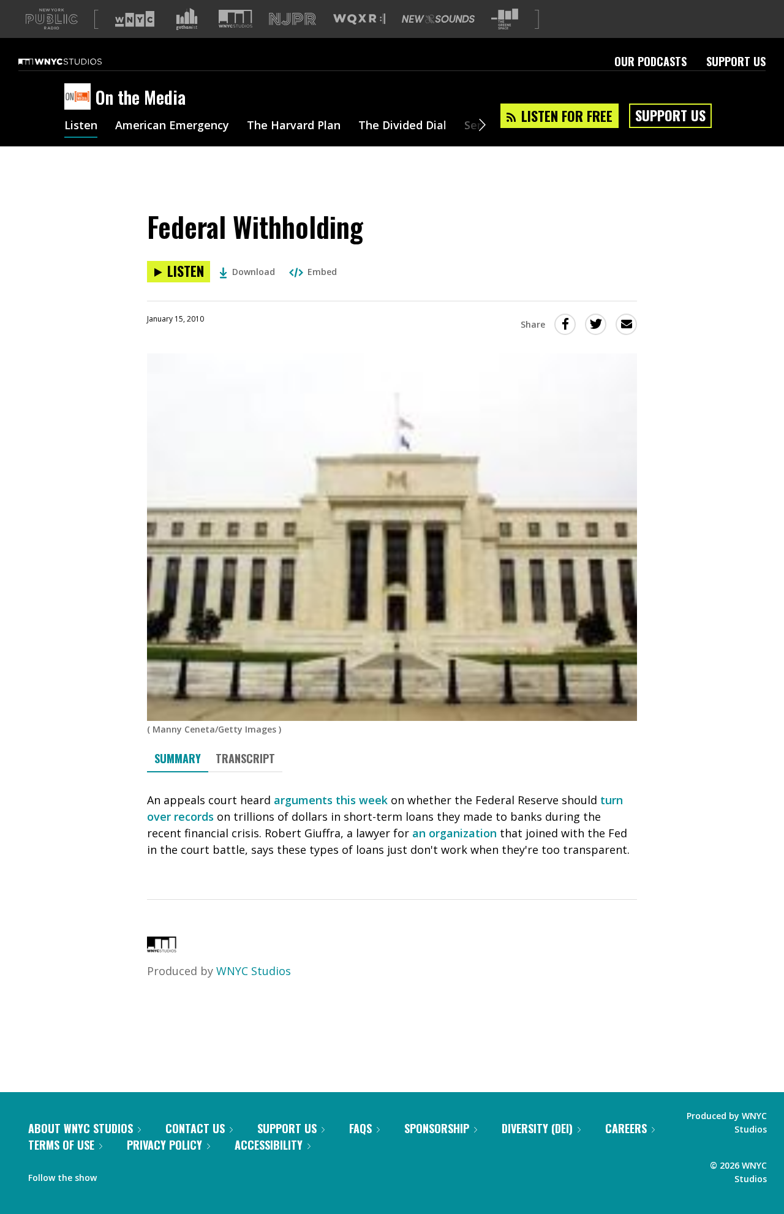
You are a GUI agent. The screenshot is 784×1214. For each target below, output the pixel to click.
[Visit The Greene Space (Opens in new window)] (504, 19)
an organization (454, 833)
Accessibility (269, 1145)
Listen (80, 126)
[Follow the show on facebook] (114, 1175)
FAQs (360, 1128)
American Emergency (172, 126)
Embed (322, 271)
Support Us (736, 61)
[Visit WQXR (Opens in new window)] (359, 19)
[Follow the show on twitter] (138, 1175)
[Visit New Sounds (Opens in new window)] (438, 19)
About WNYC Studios (80, 1128)
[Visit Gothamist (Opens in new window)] (187, 19)
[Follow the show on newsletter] (161, 1175)
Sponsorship (436, 1128)
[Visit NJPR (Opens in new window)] (292, 19)
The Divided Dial (402, 126)
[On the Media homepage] (80, 97)
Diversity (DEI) (537, 1128)
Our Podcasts (650, 61)
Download (253, 271)
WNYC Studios (253, 970)
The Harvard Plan (294, 126)
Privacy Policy (164, 1145)
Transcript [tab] (245, 758)
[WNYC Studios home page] (75, 61)
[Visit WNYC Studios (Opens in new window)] (235, 19)
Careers (626, 1128)
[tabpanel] (392, 825)
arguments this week (331, 800)
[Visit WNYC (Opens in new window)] (134, 19)
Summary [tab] (177, 758)
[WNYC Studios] (161, 948)
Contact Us (195, 1128)
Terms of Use (61, 1145)
